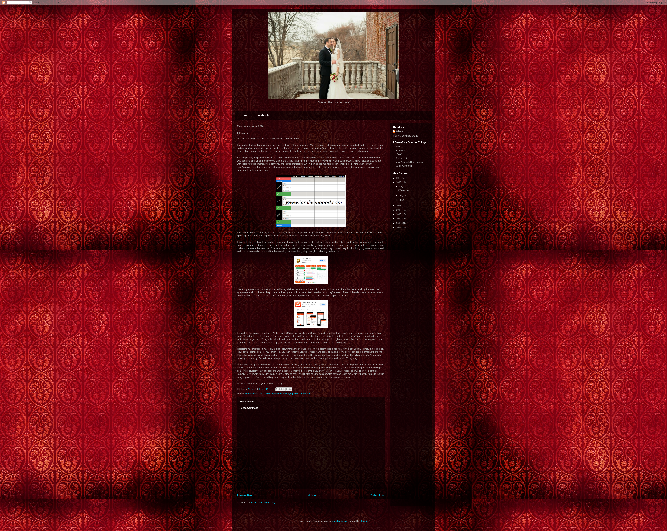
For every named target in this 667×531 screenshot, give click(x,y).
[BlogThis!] (280, 389)
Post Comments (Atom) (263, 502)
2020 (399, 178)
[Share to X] (284, 389)
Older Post (377, 495)
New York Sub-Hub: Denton (409, 162)
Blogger (364, 521)
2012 (399, 227)
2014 (399, 218)
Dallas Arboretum (404, 165)
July (401, 195)
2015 (399, 214)
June (402, 200)
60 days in (403, 190)
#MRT (262, 393)
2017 (399, 205)
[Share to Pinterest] (290, 389)
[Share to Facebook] (287, 389)
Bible (397, 146)
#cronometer (251, 393)
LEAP (302, 393)
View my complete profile (405, 135)
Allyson (400, 131)
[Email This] (277, 389)
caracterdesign (339, 521)
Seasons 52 (401, 158)
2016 (399, 210)
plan (309, 393)
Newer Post (245, 495)
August (403, 186)
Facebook (262, 115)
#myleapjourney (274, 393)
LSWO (398, 154)
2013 (399, 223)
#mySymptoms (290, 393)
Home (243, 115)
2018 (399, 182)
